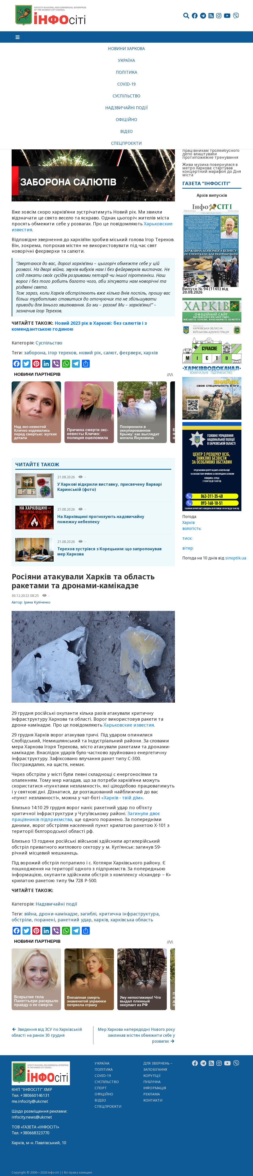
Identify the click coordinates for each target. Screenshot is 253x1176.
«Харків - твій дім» (121, 798)
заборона (35, 353)
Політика (126, 72)
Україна (126, 60)
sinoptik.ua (235, 558)
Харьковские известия (129, 725)
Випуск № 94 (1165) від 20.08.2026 (205, 290)
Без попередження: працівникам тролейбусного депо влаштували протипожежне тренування (210, 152)
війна (30, 914)
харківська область (131, 920)
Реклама (151, 1094)
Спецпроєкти (126, 143)
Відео (126, 131)
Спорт (100, 1088)
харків (151, 353)
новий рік (90, 353)
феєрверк (130, 353)
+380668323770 (34, 1133)
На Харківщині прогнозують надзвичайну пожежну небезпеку (100, 519)
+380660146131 (34, 1095)
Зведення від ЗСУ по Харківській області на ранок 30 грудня (47, 1032)
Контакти (152, 1100)
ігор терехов (62, 353)
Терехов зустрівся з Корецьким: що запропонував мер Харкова (109, 551)
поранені (44, 920)
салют (110, 353)
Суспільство (126, 96)
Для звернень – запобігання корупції (157, 1069)
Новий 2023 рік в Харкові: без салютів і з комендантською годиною (79, 326)
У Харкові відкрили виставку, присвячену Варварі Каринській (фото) (109, 486)
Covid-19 (126, 84)
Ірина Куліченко (37, 602)
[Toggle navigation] (17, 37)
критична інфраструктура (129, 914)
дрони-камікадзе (58, 914)
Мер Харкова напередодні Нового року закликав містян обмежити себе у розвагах (136, 1035)
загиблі (88, 914)
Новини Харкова (126, 48)
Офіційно (126, 119)
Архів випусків (212, 195)
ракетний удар (74, 920)
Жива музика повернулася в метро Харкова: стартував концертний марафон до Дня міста (211, 170)
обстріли (22, 920)
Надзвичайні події (126, 107)
